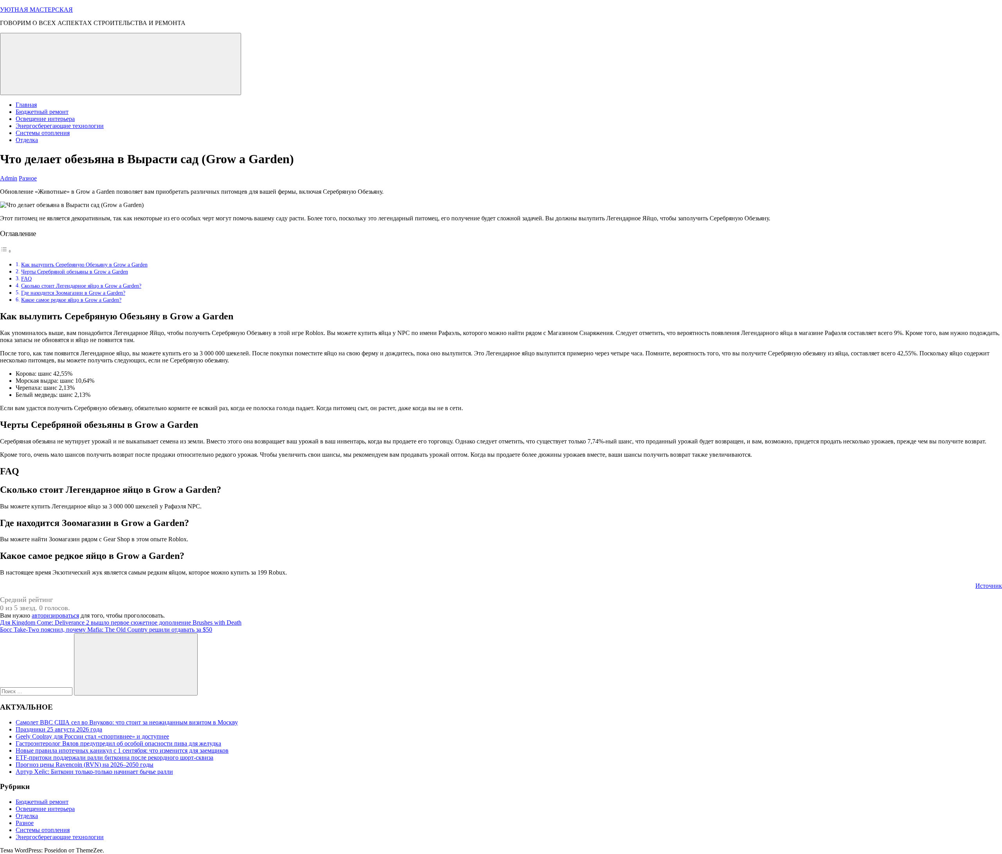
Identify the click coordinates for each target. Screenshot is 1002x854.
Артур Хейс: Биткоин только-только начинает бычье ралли (94, 771)
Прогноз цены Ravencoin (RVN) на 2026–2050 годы (84, 764)
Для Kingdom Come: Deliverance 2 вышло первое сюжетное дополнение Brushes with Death (120, 622)
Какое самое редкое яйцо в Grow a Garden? (71, 300)
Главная (26, 104)
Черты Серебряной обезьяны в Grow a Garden (74, 271)
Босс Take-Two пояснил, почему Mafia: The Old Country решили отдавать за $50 (106, 629)
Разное (28, 178)
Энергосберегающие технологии (60, 126)
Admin (8, 178)
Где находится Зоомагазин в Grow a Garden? (73, 293)
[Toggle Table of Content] (6, 251)
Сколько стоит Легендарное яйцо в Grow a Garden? (81, 286)
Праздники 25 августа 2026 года (59, 729)
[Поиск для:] (37, 691)
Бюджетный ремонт (42, 111)
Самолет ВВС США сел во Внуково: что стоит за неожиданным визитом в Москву (127, 722)
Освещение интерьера (45, 118)
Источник (988, 585)
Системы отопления (43, 133)
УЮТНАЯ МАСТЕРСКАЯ (36, 9)
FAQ (26, 279)
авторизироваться (55, 615)
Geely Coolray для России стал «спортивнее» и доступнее (92, 736)
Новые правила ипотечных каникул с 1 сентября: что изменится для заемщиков (122, 750)
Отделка (27, 140)
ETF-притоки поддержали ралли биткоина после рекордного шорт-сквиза (114, 757)
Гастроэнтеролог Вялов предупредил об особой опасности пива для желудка (118, 743)
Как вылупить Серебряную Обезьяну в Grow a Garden (84, 264)
